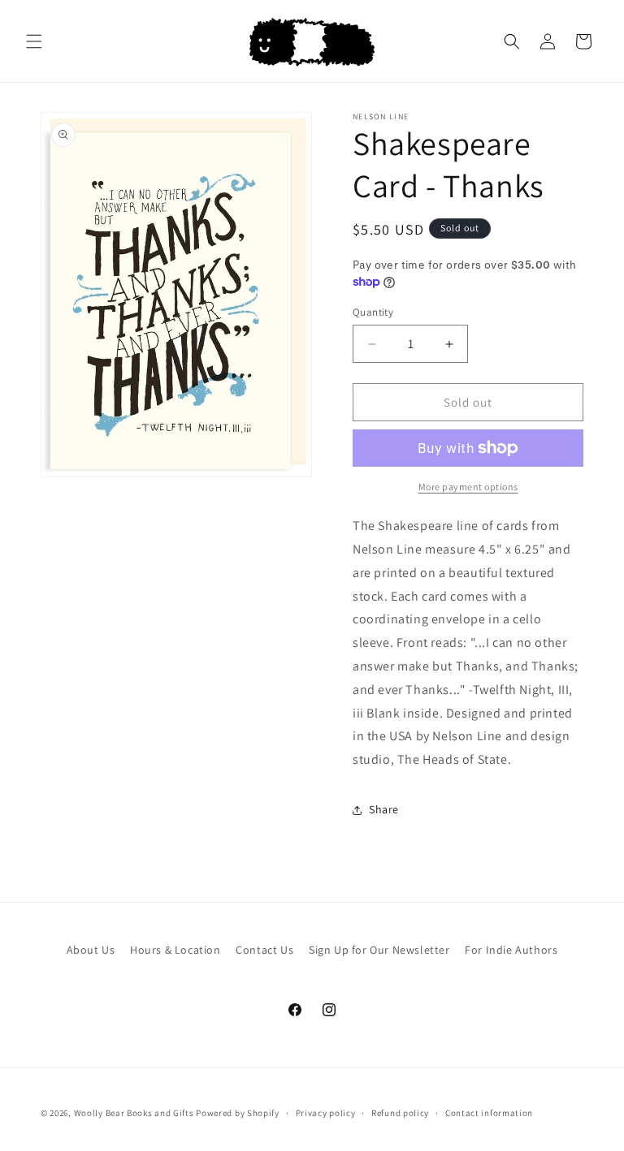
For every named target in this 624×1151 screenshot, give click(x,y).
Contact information (489, 1113)
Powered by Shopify (238, 1113)
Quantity (373, 312)
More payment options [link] (468, 487)
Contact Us (264, 949)
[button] (34, 41)
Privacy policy (326, 1113)
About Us (91, 949)
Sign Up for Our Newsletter (379, 949)
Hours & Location (175, 949)
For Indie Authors (511, 949)
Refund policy (400, 1113)
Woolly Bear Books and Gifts (134, 1113)
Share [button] (384, 809)
